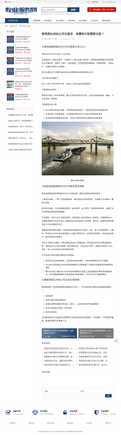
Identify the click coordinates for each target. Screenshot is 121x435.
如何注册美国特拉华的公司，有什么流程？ (59, 352)
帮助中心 (108, 423)
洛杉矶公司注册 (47, 14)
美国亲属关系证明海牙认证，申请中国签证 (20, 132)
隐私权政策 (51, 423)
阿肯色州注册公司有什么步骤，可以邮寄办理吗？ (94, 360)
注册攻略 (71, 20)
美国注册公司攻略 (50, 39)
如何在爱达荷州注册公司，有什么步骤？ (94, 365)
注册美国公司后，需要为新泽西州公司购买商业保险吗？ (59, 360)
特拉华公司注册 (58, 14)
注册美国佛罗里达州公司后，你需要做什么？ (94, 356)
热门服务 (83, 20)
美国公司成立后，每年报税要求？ (20, 121)
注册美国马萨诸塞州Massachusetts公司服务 (23, 71)
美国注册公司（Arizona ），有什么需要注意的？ (20, 138)
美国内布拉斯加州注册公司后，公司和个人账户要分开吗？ (59, 348)
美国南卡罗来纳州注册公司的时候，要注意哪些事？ (94, 348)
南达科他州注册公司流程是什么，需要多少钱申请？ (59, 365)
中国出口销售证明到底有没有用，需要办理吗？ (20, 150)
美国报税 (36, 20)
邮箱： (83, 391)
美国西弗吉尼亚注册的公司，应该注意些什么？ (94, 352)
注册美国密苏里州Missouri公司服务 (21, 96)
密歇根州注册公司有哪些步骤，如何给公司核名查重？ (59, 356)
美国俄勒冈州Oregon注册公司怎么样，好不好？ (20, 144)
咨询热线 (103, 9)
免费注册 (95, 2)
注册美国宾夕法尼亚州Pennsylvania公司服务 (23, 59)
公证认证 (94, 20)
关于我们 (89, 423)
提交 (108, 396)
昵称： (47, 391)
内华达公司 (69, 14)
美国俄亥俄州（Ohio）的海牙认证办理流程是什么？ (20, 126)
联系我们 (48, 20)
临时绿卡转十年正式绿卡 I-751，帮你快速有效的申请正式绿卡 (23, 84)
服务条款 (70, 423)
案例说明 (106, 20)
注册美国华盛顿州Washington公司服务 (23, 48)
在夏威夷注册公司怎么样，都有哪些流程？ (20, 115)
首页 (6, 26)
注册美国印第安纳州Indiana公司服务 (22, 38)
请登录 (88, 2)
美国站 (9, 2)
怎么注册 (59, 20)
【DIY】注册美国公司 (108, 2)
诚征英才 (32, 423)
